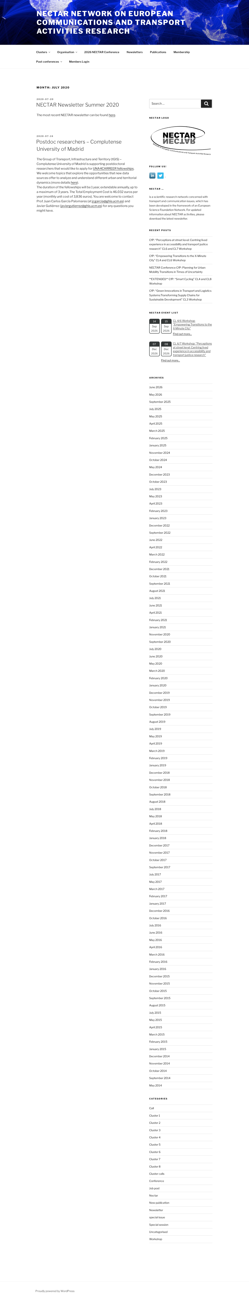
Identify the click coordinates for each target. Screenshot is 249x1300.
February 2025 (158, 438)
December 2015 (159, 976)
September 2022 (159, 532)
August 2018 (157, 801)
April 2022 (155, 547)
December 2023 (159, 474)
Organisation (65, 52)
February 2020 (158, 678)
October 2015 (158, 991)
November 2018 (159, 779)
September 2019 (159, 714)
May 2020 (155, 663)
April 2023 (155, 503)
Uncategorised (158, 1231)
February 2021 (158, 620)
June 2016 (155, 932)
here (112, 115)
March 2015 (157, 1034)
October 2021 (158, 576)
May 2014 (155, 1085)
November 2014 (159, 1063)
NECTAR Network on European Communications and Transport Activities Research (111, 22)
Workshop (155, 1239)
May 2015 (155, 1019)
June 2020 (156, 656)
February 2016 (158, 961)
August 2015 (157, 1005)
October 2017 (158, 860)
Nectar (153, 1195)
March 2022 (157, 554)
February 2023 (158, 510)
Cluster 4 (154, 1137)
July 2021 (155, 598)
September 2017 (159, 867)
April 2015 (155, 1027)
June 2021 (155, 605)
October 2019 (158, 707)
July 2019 (155, 729)
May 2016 (155, 940)
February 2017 (158, 896)
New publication (159, 1202)
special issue (157, 1217)
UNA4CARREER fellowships (113, 168)
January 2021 (157, 627)
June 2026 (155, 387)
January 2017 (157, 903)
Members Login (79, 61)
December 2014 (159, 1056)
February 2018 (158, 830)
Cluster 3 (154, 1130)
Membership (182, 52)
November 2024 (159, 452)
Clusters (41, 52)
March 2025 (157, 430)
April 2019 (155, 743)
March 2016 (157, 954)
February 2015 (158, 1041)
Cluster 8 (154, 1166)
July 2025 (155, 409)
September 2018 (159, 794)
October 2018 (158, 787)
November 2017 (159, 852)
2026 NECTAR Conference (101, 52)
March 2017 (156, 889)
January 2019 (157, 765)
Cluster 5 (154, 1144)
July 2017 (155, 874)
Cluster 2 (154, 1122)
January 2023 (157, 518)
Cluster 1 (154, 1115)
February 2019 (158, 758)
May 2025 (155, 416)
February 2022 (158, 561)
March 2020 (157, 670)
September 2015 (159, 998)
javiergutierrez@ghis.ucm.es (81, 206)
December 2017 (159, 845)
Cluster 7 (154, 1159)
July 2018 (155, 809)
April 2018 (155, 823)
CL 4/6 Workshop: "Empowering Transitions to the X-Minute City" (192, 324)
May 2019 (155, 736)
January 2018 (157, 838)
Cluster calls (156, 1173)
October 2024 (158, 460)
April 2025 (155, 423)
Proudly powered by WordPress (55, 1291)
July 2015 (155, 1012)
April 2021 (155, 612)
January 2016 (157, 969)
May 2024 (155, 467)
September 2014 (159, 1078)
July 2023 (155, 489)
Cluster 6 (154, 1152)
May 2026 (155, 394)
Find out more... (182, 334)
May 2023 (155, 496)
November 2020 (159, 634)
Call (151, 1108)
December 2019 (159, 692)
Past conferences (47, 61)
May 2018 (155, 816)
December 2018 (159, 772)
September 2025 (160, 401)
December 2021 (159, 569)
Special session (158, 1224)
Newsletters (135, 52)
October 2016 (158, 918)
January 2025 (157, 445)
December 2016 (159, 910)
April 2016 (155, 947)
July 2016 (155, 925)
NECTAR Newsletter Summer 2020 (77, 105)
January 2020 (158, 685)
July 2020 (155, 649)
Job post (154, 1188)
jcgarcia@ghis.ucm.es (107, 201)
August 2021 (157, 590)
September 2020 (160, 641)
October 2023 (158, 481)
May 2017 (155, 881)
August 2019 (157, 721)
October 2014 (158, 1070)
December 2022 (159, 525)
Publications (158, 52)
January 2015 (157, 1049)
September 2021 (159, 583)
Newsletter (156, 1210)
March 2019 (157, 750)
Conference (156, 1181)
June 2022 (155, 539)
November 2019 (159, 700)
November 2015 (159, 983)
